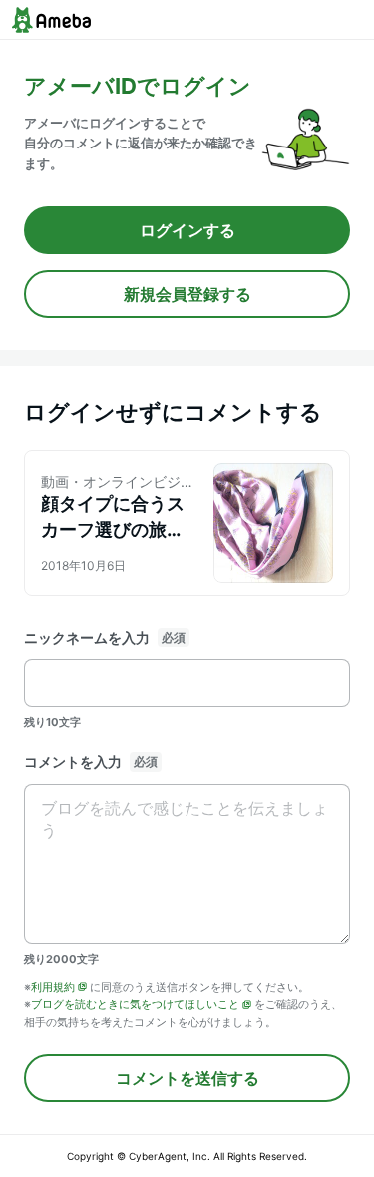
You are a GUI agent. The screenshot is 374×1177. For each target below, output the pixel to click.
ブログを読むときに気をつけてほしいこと (135, 1004)
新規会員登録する (187, 294)
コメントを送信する (187, 1078)
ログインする (187, 230)
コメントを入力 (73, 761)
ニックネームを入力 (87, 637)
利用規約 (53, 987)
